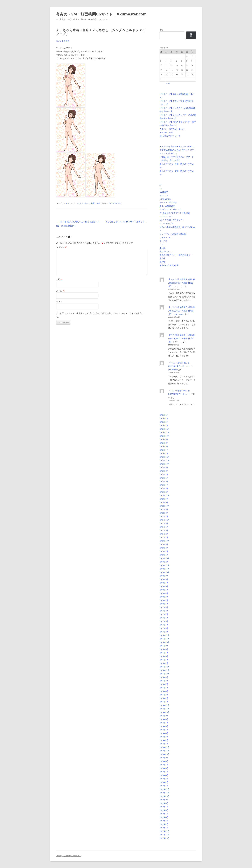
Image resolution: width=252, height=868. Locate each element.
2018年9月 (164, 575)
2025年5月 (164, 446)
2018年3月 (164, 596)
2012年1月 (164, 827)
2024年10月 (164, 463)
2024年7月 (164, 474)
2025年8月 (164, 443)
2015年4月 (164, 691)
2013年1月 (164, 785)
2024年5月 (164, 481)
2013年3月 (164, 778)
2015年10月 (164, 673)
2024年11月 (164, 460)
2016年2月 (164, 663)
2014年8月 (164, 719)
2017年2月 (164, 631)
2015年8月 (164, 680)
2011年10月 (164, 838)
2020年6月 (164, 554)
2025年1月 (164, 453)
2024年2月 (164, 491)
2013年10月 (164, 754)
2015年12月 (164, 666)
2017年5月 (164, 621)
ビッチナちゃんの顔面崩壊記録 (173, 233)
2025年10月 (164, 436)
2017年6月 (164, 617)
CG (67, 203)
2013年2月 (164, 782)
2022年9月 (164, 509)
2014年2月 (164, 740)
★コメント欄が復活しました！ (173, 129)
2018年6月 (164, 586)
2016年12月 (164, 635)
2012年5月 (164, 813)
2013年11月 (164, 750)
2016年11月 (164, 638)
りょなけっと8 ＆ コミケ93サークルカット (126, 221)
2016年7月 (164, 652)
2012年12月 (164, 789)
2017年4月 (164, 624)
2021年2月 (164, 533)
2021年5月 (164, 530)
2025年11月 (164, 432)
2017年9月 (164, 607)
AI (160, 185)
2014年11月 (164, 708)
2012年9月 (164, 799)
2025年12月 (164, 429)
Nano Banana (165, 199)
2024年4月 (164, 484)
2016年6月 (164, 656)
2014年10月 (164, 712)
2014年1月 (164, 743)
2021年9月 (164, 523)
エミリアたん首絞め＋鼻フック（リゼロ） (178, 146)
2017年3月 (164, 628)
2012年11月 (164, 792)
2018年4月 (164, 593)
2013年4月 (164, 775)
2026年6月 (164, 415)
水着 (98, 203)
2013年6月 (164, 768)
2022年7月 (164, 516)
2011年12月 (164, 831)
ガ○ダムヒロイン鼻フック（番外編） (175, 212)
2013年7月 (164, 764)
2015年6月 (164, 687)
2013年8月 (164, 761)
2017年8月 (164, 610)
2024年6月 (164, 477)
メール (60, 290)
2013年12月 (164, 747)
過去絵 (162, 258)
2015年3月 (164, 694)
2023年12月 (164, 495)
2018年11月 (164, 568)
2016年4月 (164, 659)
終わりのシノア (166, 251)
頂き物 (162, 261)
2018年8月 (164, 579)
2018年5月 (164, 589)
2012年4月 (164, 817)
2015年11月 (164, 670)
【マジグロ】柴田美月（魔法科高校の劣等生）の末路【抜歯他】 (181, 283)
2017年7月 (164, 614)
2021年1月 (164, 537)
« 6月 (168, 83)
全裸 (92, 203)
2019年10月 (164, 558)
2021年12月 (164, 519)
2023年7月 (164, 498)
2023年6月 (164, 502)
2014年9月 (164, 715)
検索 (161, 29)
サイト (59, 302)
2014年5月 (164, 729)
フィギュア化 (165, 237)
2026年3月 (164, 422)
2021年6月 (164, 526)
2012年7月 (164, 806)
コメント (61, 247)
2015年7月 (164, 684)
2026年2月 (164, 425)
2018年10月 (164, 572)
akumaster (179, 314)
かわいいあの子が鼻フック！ (172, 219)
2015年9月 (164, 677)
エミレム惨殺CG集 (167, 206)
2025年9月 (164, 439)
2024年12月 (164, 456)
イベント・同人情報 (168, 202)
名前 (59, 279)
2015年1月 (164, 701)
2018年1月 (164, 603)
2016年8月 (164, 649)
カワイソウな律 (166, 223)
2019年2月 (164, 561)
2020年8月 (164, 547)
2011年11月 (164, 834)
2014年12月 (164, 705)
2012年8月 (164, 803)
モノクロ (163, 240)
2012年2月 (164, 824)
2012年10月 (164, 796)
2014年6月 (164, 726)
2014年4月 (164, 733)
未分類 (162, 247)
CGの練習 (164, 192)
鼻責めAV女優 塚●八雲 (169, 265)
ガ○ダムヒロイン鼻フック (171, 209)
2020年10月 (164, 540)
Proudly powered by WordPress (68, 855)
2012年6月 (164, 810)
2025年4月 (164, 450)
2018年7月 (164, 582)
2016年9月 (164, 645)
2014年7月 (164, 722)
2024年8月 (164, 470)
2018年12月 (164, 565)
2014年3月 (164, 736)
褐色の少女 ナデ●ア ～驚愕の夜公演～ (176, 254)
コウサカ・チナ (82, 203)
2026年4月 (164, 418)
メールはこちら (166, 132)
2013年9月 (164, 757)
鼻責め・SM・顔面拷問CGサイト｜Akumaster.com (101, 14)
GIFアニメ (164, 195)
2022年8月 (164, 512)
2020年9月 (164, 544)
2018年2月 (164, 600)
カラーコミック (166, 216)
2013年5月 (164, 771)
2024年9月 (164, 467)
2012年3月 (164, 820)
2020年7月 (164, 551)
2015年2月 (164, 698)
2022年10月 (164, 505)
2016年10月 (164, 642)
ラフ (161, 244)
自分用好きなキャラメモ (170, 136)
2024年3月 (164, 488)
